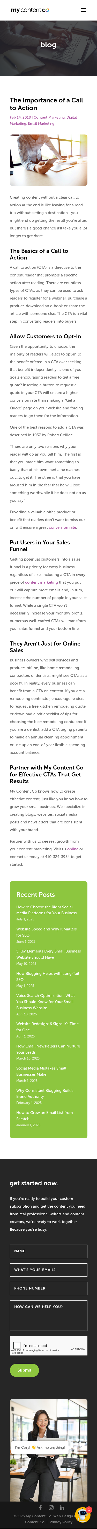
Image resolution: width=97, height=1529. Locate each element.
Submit (24, 1370)
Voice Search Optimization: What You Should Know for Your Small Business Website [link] (45, 1001)
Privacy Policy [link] (61, 1522)
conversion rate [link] (62, 527)
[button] (83, 13)
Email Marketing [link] (41, 123)
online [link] (72, 849)
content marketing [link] (41, 582)
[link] (30, 10)
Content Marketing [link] (49, 117)
